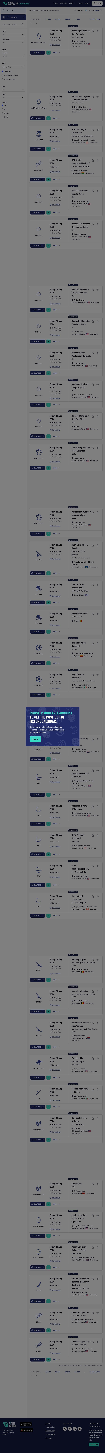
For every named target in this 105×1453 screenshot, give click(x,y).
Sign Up (35, 739)
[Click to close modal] (77, 709)
